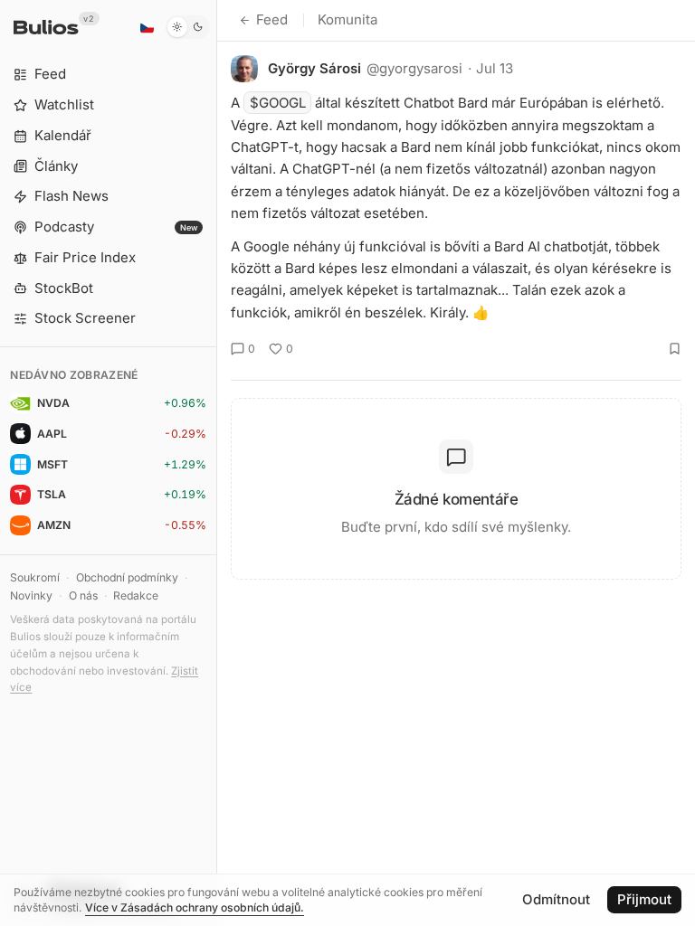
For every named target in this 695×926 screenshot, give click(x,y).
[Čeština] (146, 27)
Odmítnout (556, 899)
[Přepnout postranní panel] (217, 463)
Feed (272, 19)
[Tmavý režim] (188, 27)
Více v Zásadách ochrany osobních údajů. (194, 907)
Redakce (135, 595)
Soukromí (35, 577)
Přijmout (644, 899)
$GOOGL (278, 102)
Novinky (31, 595)
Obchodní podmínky (127, 577)
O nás (83, 595)
